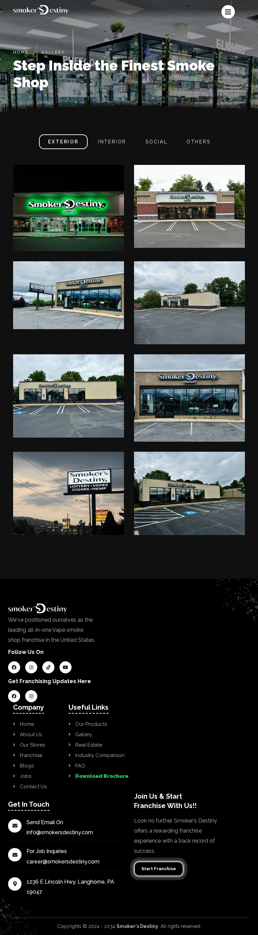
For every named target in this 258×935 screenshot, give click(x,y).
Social (156, 141)
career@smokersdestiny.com (63, 861)
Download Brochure (102, 776)
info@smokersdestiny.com (60, 832)
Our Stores (32, 745)
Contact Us (33, 787)
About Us (31, 734)
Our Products (91, 724)
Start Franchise (158, 868)
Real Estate (88, 745)
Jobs (25, 776)
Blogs (27, 766)
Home (21, 52)
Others (198, 141)
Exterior (63, 141)
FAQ (80, 766)
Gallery (83, 734)
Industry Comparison (100, 755)
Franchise (31, 755)
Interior (113, 141)
